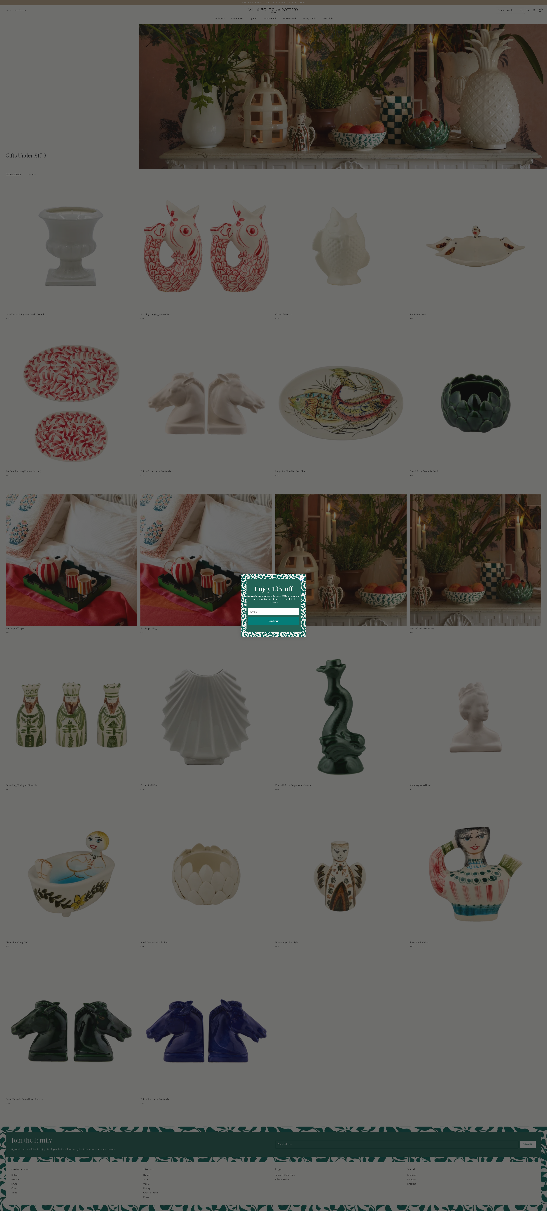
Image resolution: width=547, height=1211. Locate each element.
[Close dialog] (301, 578)
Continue (273, 621)
